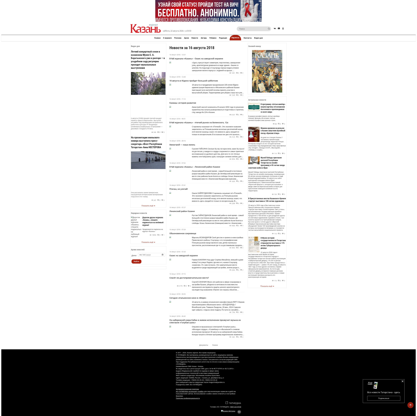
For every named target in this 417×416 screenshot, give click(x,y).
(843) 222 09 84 (235, 407)
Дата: (134, 255)
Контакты (248, 38)
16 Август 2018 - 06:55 (177, 294)
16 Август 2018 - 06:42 (177, 316)
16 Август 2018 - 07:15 (177, 274)
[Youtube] (278, 29)
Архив (186, 38)
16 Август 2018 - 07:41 (177, 185)
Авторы (204, 38)
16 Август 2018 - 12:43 (177, 77)
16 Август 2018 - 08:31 (177, 119)
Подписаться (383, 398)
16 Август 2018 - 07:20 (177, 252)
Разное (215, 345)
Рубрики (212, 38)
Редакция (223, 38)
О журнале (167, 38)
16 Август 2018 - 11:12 (177, 99)
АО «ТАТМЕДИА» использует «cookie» (190, 391)
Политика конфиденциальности (188, 398)
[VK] (274, 29)
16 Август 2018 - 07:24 (177, 229)
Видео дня (258, 38)
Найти (136, 261)
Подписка (235, 37)
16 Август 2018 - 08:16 (177, 141)
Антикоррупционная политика (187, 389)
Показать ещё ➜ (148, 205)
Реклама (177, 38)
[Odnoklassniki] (283, 29)
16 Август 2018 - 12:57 (177, 55)
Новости (194, 38)
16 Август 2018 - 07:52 (177, 163)
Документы (203, 345)
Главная (157, 38)
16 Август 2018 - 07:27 (177, 207)
